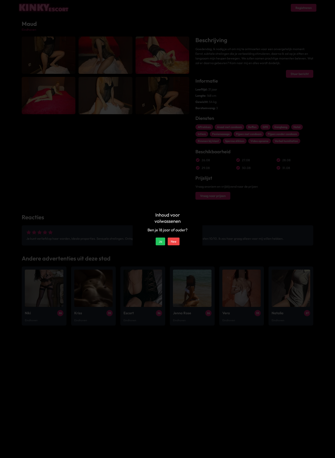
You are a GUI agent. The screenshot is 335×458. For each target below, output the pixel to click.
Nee (173, 241)
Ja (160, 241)
